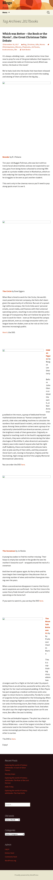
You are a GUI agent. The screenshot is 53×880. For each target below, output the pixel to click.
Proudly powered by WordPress (26, 875)
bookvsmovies (7, 49)
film (15, 49)
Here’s (5, 332)
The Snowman (8, 551)
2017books (35, 47)
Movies (42, 44)
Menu (4, 12)
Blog (24, 44)
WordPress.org (10, 860)
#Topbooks (26, 47)
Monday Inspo (10, 774)
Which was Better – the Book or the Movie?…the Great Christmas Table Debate (24, 37)
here (23, 464)
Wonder (5, 157)
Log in (7, 849)
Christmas (31, 44)
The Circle (6, 291)
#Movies (18, 47)
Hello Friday (9, 787)
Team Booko (26, 49)
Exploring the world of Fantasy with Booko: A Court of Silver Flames (16, 767)
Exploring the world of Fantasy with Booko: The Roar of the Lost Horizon (17, 780)
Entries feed (9, 853)
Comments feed (11, 857)
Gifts (37, 44)
